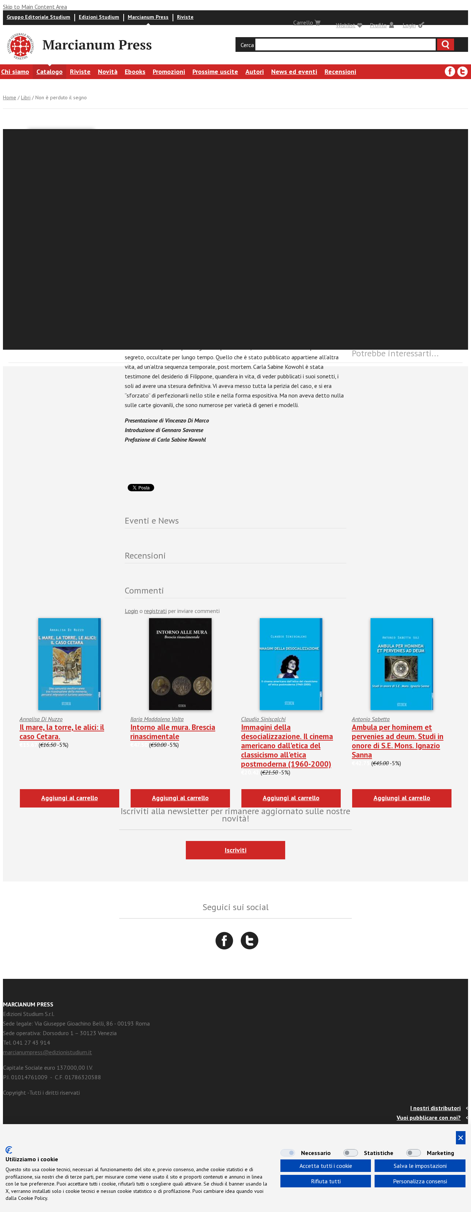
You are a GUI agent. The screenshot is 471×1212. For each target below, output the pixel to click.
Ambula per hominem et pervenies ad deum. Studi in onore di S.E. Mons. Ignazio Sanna (397, 741)
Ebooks (135, 71)
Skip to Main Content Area (35, 6)
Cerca (247, 45)
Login (409, 25)
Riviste (185, 17)
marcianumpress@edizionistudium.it (47, 1052)
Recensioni (340, 71)
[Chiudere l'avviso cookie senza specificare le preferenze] (460, 1137)
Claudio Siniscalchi (263, 719)
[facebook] (450, 71)
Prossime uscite (215, 71)
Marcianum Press (148, 17)
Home (9, 97)
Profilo (378, 25)
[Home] (20, 60)
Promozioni (169, 71)
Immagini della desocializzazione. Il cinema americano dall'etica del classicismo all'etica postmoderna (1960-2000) (287, 745)
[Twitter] (462, 71)
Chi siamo (15, 71)
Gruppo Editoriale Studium (38, 17)
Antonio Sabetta (371, 719)
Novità (107, 71)
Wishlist (345, 25)
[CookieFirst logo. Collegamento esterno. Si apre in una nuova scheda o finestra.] (9, 1150)
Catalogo (49, 71)
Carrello (303, 22)
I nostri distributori (435, 1108)
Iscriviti (236, 850)
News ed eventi (294, 71)
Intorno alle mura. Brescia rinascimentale (172, 731)
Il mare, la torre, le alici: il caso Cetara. (62, 731)
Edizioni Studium (99, 17)
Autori (254, 71)
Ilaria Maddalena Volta (157, 719)
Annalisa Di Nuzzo (41, 719)
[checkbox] (287, 1152)
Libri (26, 97)
